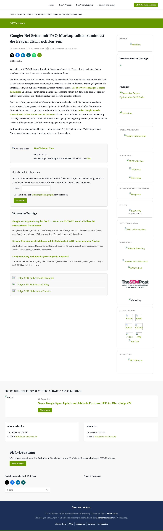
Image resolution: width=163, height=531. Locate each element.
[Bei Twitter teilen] (12, 55)
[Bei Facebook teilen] (17, 55)
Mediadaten (103, 524)
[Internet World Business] (135, 261)
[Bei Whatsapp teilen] (34, 55)
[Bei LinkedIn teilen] (23, 55)
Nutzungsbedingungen (43, 194)
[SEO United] (135, 268)
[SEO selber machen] (135, 229)
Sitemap (91, 524)
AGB (71, 524)
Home (51, 4)
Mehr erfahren (18, 463)
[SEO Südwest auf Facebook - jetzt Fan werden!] (130, 317)
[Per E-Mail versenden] (39, 55)
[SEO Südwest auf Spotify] (140, 317)
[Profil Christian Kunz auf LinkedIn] (140, 326)
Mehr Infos (112, 513)
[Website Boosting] (135, 248)
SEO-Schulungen (84, 4)
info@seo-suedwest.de (26, 436)
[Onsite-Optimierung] (135, 135)
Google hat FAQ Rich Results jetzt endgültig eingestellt (40, 256)
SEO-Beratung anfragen (146, 5)
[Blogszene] (135, 194)
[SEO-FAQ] (135, 210)
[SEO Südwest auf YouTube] (135, 341)
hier (89, 158)
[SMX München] (135, 160)
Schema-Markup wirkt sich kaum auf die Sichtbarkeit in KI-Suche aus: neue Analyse (56, 241)
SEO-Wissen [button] (65, 4)
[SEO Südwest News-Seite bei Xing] (140, 335)
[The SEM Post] (135, 283)
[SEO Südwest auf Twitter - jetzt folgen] (130, 335)
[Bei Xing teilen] (28, 55)
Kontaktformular (104, 517)
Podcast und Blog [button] (106, 4)
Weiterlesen (45, 410)
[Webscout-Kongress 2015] (135, 169)
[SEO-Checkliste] (135, 44)
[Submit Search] (47, 489)
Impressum (80, 524)
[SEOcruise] (135, 177)
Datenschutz (60, 524)
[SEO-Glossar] (135, 360)
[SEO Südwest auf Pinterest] (129, 326)
